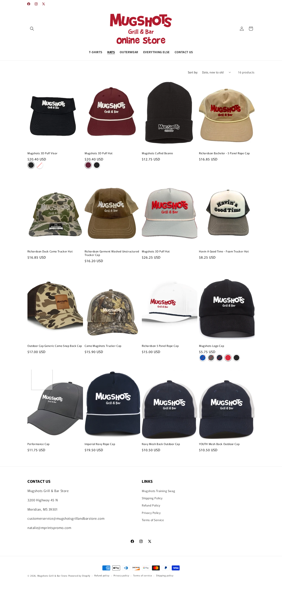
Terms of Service (153, 520)
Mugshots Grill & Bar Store (52, 575)
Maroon (88, 165)
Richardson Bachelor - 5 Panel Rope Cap (224, 153)
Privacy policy (121, 575)
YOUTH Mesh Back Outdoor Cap (219, 444)
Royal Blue (202, 357)
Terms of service (142, 575)
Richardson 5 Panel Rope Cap (160, 346)
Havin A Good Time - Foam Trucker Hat (224, 251)
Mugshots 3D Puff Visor (42, 153)
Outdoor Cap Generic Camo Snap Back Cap (54, 346)
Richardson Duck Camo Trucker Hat (50, 251)
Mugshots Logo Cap (211, 346)
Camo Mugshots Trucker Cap (103, 346)
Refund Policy (151, 505)
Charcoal (211, 357)
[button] (32, 28)
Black (31, 165)
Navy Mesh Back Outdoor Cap (161, 444)
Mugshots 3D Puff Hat (99, 153)
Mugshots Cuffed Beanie (157, 153)
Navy (219, 357)
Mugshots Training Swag (158, 491)
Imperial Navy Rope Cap (100, 444)
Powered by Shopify (79, 575)
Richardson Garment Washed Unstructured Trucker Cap (112, 253)
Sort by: (193, 72)
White (39, 165)
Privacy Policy (151, 513)
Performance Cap (38, 444)
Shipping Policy (152, 498)
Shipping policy (164, 575)
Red (228, 357)
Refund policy (101, 575)
